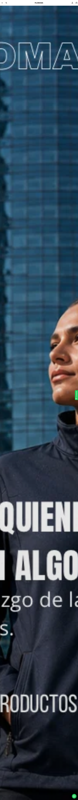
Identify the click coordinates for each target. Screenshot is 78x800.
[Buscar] (6, 3)
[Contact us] (74, 796)
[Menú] (2, 3)
